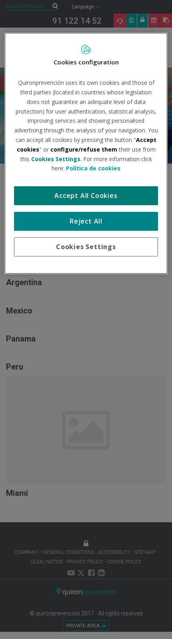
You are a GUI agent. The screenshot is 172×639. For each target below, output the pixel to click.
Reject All (86, 221)
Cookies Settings (86, 247)
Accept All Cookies (85, 196)
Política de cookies (93, 168)
